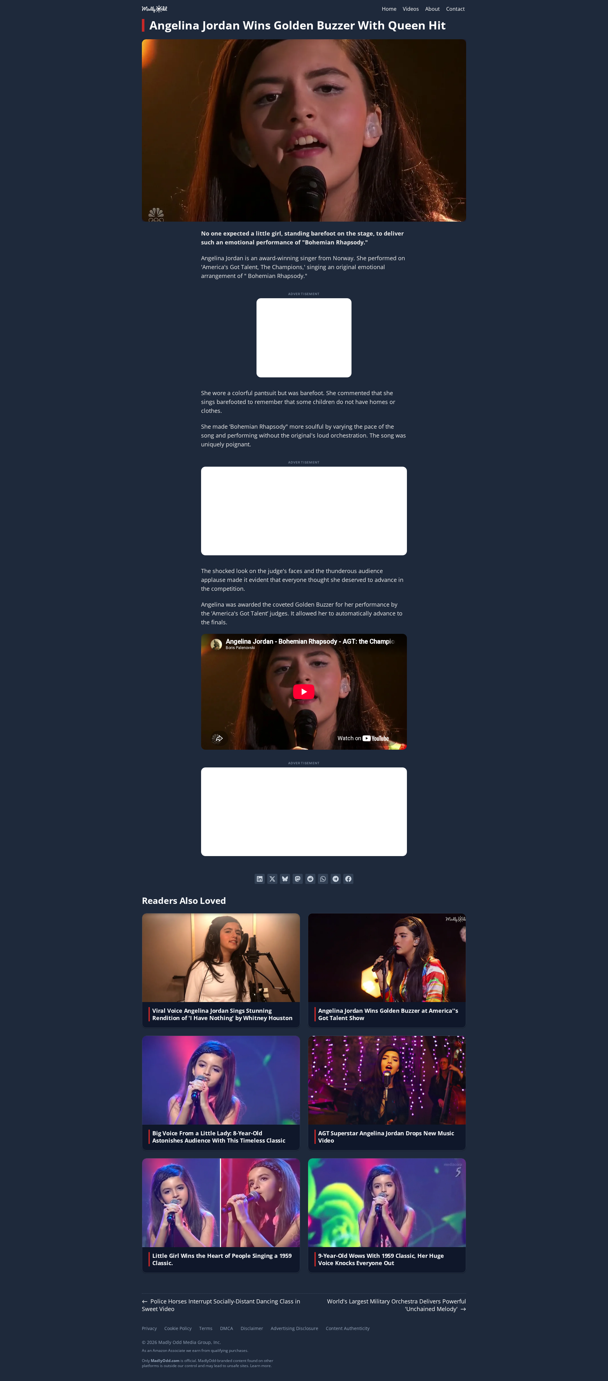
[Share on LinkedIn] (260, 879)
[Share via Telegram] (336, 879)
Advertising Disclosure (294, 1328)
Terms (205, 1328)
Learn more (260, 1365)
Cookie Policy (178, 1328)
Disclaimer (252, 1328)
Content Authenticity (348, 1328)
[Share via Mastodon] (298, 879)
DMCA (226, 1328)
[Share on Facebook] (348, 879)
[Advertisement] (304, 337)
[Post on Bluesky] (285, 879)
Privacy (149, 1328)
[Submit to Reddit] (310, 879)
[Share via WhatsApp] (323, 879)
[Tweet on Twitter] (272, 879)
